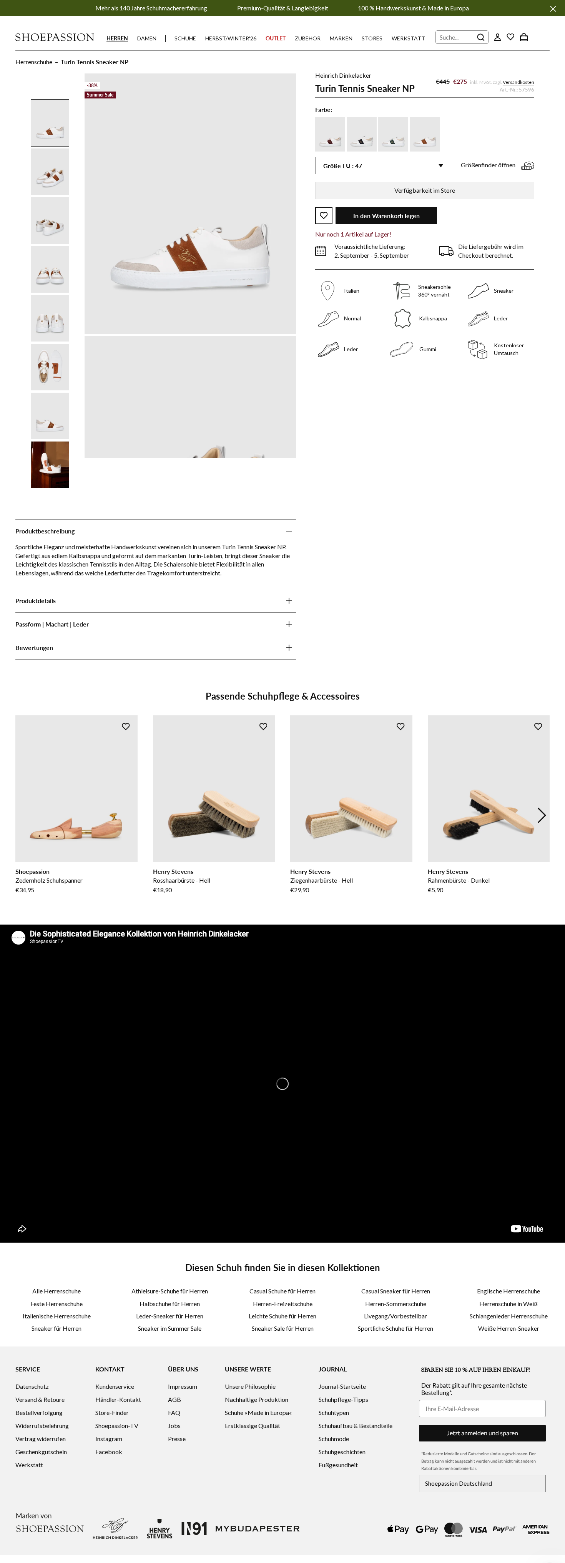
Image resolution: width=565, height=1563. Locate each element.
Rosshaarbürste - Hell (181, 880)
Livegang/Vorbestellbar (395, 1316)
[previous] (23, 815)
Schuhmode (334, 1438)
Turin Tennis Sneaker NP (94, 61)
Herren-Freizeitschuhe (282, 1303)
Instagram (108, 1438)
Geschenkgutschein (41, 1451)
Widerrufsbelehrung (42, 1425)
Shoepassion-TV (116, 1425)
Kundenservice (114, 1386)
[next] (542, 815)
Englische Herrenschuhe (508, 1291)
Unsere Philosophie (250, 1386)
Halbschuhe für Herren (170, 1303)
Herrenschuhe (33, 61)
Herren (117, 38)
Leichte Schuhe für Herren (282, 1316)
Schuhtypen (334, 1412)
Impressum (182, 1386)
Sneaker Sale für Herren (283, 1328)
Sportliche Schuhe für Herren (395, 1328)
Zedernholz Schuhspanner (49, 880)
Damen (146, 38)
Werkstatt (408, 38)
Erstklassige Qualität (252, 1425)
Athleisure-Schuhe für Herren (169, 1291)
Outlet (276, 38)
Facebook (108, 1451)
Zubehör (308, 38)
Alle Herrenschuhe (56, 1291)
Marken (341, 38)
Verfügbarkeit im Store (424, 190)
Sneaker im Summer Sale (169, 1328)
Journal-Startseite (342, 1386)
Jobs (174, 1425)
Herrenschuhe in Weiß (508, 1303)
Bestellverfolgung (39, 1412)
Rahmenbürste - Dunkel (459, 880)
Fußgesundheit (338, 1464)
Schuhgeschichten (342, 1451)
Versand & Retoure (40, 1399)
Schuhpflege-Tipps (343, 1399)
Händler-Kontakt (118, 1399)
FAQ (174, 1412)
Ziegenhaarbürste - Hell (321, 880)
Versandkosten (518, 82)
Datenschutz (32, 1386)
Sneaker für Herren (56, 1328)
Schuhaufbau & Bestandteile (355, 1425)
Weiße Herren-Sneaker (508, 1328)
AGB (174, 1399)
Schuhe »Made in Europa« (258, 1412)
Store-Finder (112, 1412)
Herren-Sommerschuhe (395, 1303)
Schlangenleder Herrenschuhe (509, 1316)
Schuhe (185, 38)
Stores (372, 38)
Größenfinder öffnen (488, 164)
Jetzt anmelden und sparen (482, 1432)
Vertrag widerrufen (40, 1438)
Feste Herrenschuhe (56, 1303)
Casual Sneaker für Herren (395, 1291)
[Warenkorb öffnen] (524, 37)
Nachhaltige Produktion (256, 1399)
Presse (177, 1438)
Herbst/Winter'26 (230, 38)
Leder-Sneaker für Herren (169, 1316)
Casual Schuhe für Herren (282, 1291)
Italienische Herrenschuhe (57, 1316)
